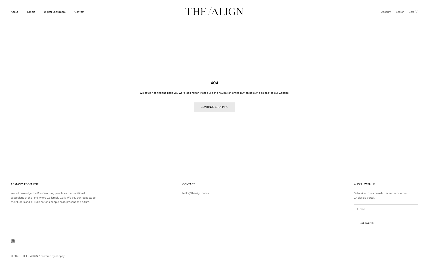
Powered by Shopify (52, 256)
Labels (31, 11)
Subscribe (367, 223)
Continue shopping (214, 106)
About (14, 11)
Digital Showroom (54, 11)
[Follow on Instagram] (13, 241)
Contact (79, 11)
